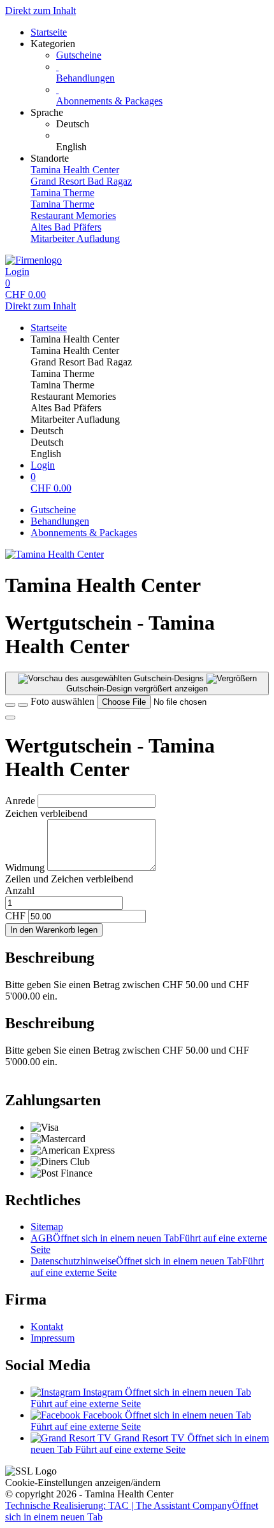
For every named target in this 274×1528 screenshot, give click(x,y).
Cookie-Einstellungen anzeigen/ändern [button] (83, 1482)
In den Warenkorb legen (53, 930)
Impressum (53, 1338)
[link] (162, 124)
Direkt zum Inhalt (40, 10)
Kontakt (47, 1326)
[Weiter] (10, 717)
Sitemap (47, 1226)
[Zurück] (10, 705)
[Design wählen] (23, 705)
